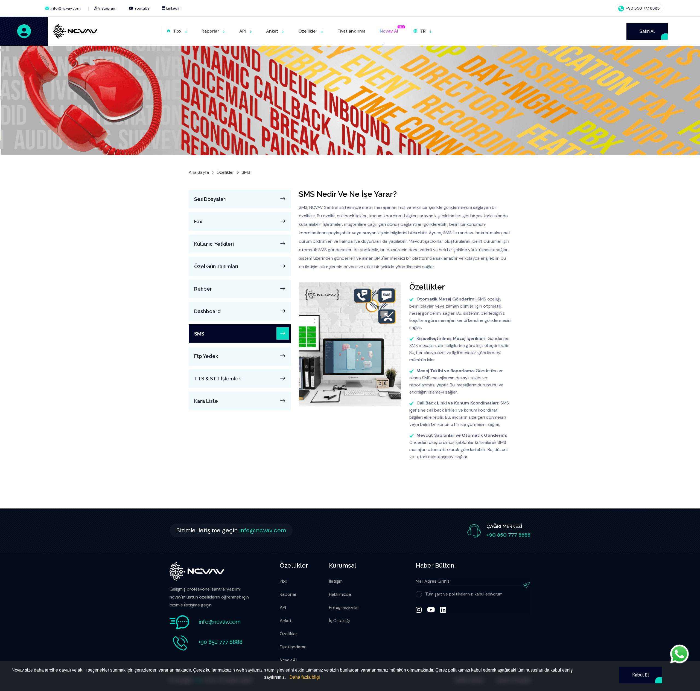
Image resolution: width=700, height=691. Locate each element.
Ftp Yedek (206, 356)
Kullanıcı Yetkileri (214, 244)
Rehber (203, 289)
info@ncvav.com (66, 8)
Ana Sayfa (199, 172)
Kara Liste (206, 401)
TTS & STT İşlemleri (217, 378)
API (283, 607)
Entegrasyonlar (344, 607)
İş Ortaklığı (339, 620)
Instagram (106, 8)
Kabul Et (640, 675)
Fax (198, 221)
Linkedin (172, 8)
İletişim (336, 581)
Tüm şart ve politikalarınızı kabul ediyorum (464, 594)
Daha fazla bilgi (305, 677)
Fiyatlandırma (293, 647)
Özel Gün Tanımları (216, 266)
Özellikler (225, 172)
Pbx (283, 581)
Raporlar (288, 594)
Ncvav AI (288, 660)
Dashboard (207, 311)
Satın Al (647, 31)
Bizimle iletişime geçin (231, 530)
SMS (199, 334)
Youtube (141, 8)
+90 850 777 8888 (642, 8)
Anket (285, 620)
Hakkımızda (340, 594)
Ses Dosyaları (210, 199)
